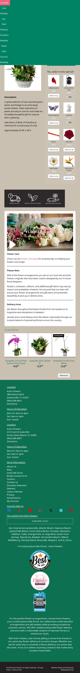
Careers (11, 479)
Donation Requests (16, 485)
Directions (12, 403)
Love (4, 8)
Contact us (12, 482)
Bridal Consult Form (17, 475)
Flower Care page (29, 258)
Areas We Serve (15, 472)
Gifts (4, 51)
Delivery (11, 488)
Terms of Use (17, 670)
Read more (64, 375)
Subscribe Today (40, 521)
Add (69, 97)
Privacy (10, 494)
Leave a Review (14, 491)
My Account (13, 501)
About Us (11, 466)
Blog (9, 469)
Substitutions (13, 497)
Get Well (4, 21)
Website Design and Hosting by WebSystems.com (62, 669)
